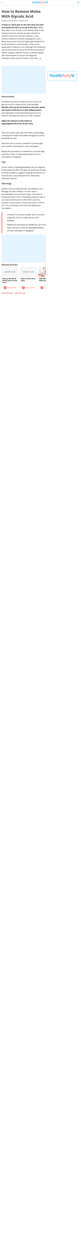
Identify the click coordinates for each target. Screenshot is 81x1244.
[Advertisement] (23, 80)
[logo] (62, 76)
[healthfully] (40, 2)
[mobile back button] (2, 2)
